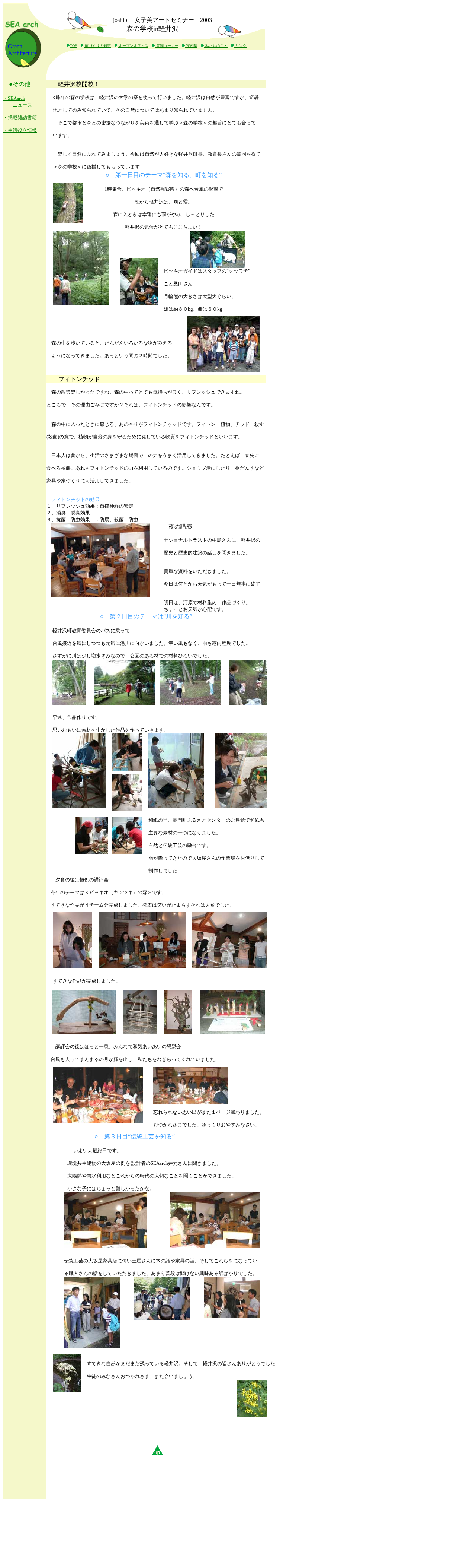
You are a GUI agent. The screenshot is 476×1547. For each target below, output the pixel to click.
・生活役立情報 (20, 130)
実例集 (191, 46)
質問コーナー (166, 46)
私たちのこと (216, 46)
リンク (240, 46)
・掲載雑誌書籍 (20, 117)
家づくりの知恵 (97, 46)
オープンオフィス (133, 46)
